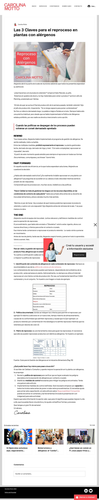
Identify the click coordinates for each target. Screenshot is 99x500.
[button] (95, 224)
